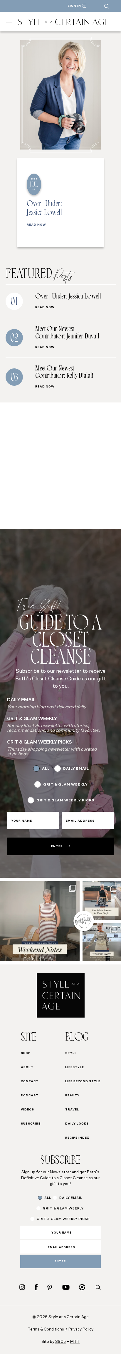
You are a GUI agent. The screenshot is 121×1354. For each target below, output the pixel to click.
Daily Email (76, 769)
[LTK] (82, 1287)
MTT (75, 1342)
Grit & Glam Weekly (65, 784)
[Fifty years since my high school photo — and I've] (102, 942)
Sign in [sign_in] (74, 6)
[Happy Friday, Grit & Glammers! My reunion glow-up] (40, 921)
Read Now (36, 225)
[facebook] (36, 1287)
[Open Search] (106, 6)
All (46, 769)
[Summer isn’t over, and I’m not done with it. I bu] (102, 900)
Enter (57, 846)
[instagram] (22, 1287)
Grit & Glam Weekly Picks (65, 800)
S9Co (60, 1342)
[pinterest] (49, 1287)
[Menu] (9, 22)
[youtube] (66, 1287)
